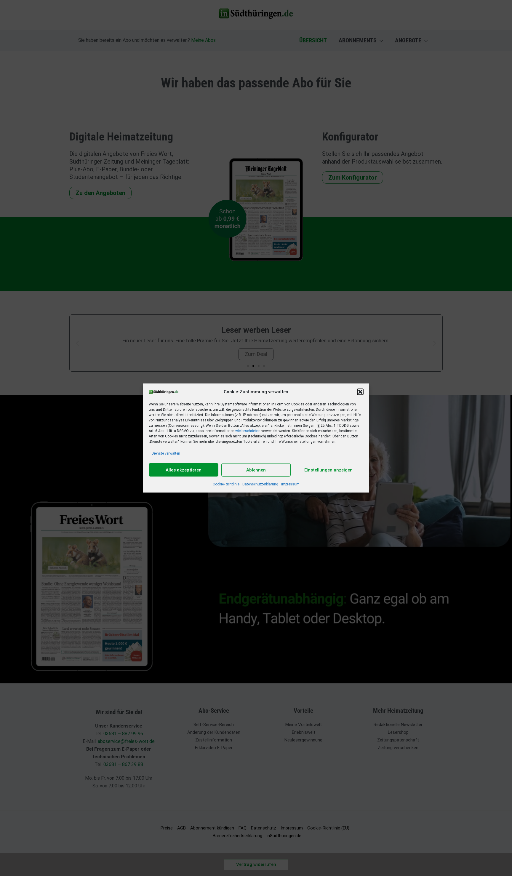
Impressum (290, 484)
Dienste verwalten (166, 453)
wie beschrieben (247, 431)
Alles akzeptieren (183, 470)
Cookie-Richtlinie (226, 484)
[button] (360, 392)
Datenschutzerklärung (260, 484)
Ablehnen (256, 470)
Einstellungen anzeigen (328, 470)
